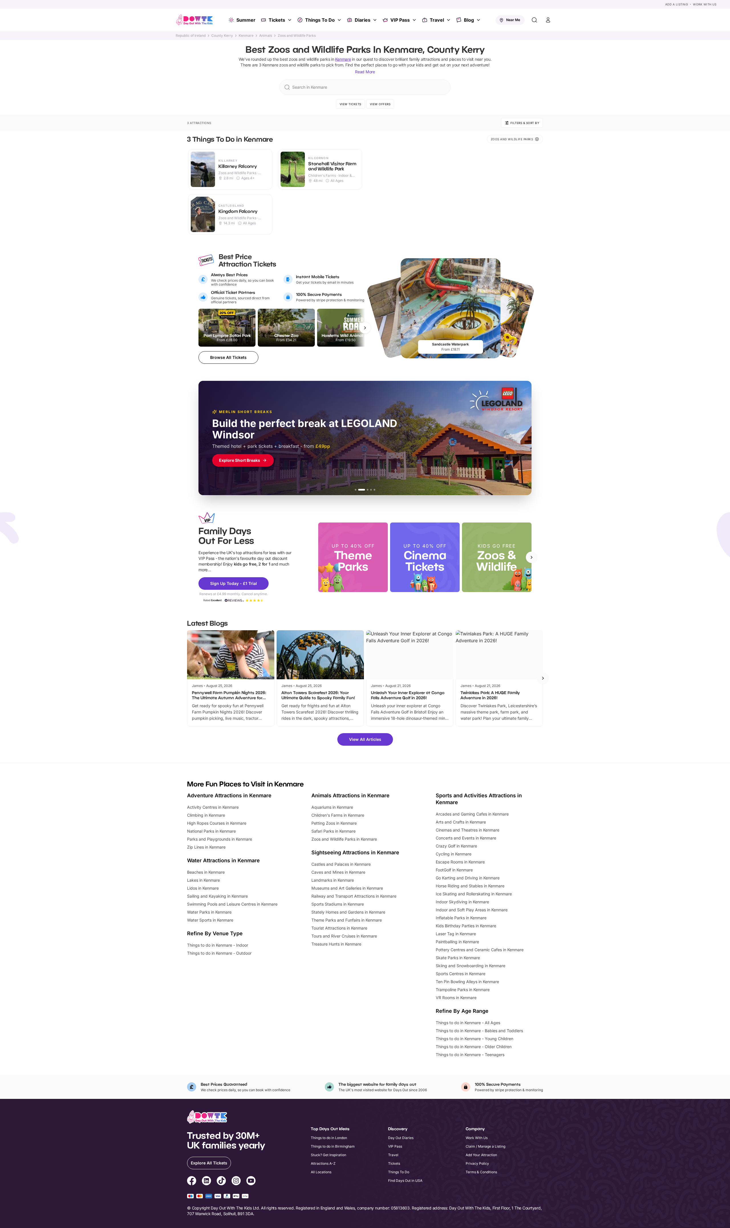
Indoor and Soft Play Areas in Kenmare (472, 909)
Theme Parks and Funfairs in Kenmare (346, 920)
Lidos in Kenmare (203, 888)
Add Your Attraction (481, 1155)
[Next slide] (531, 557)
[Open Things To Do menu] (340, 20)
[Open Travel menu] (449, 20)
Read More (365, 71)
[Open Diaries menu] (376, 20)
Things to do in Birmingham (333, 1146)
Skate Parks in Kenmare (458, 957)
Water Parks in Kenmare (209, 912)
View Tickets (350, 104)
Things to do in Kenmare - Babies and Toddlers (479, 1030)
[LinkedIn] (206, 1181)
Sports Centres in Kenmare (460, 973)
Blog (469, 20)
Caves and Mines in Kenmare (338, 872)
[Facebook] (191, 1181)
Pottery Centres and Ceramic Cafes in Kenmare (480, 949)
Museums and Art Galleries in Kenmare (347, 888)
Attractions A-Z (323, 1163)
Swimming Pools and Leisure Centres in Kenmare (232, 904)
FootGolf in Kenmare (454, 869)
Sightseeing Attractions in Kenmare (355, 852)
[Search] (534, 20)
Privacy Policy (477, 1163)
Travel (437, 20)
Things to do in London (329, 1138)
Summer (246, 20)
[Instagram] (236, 1181)
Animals (265, 36)
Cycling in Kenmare (453, 853)
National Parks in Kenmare (211, 831)
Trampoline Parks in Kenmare (463, 989)
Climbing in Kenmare (206, 815)
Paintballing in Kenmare (457, 941)
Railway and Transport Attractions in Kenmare (353, 896)
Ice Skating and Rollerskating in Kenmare (474, 893)
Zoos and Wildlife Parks (297, 36)
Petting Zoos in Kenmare (334, 823)
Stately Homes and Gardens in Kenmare (348, 912)
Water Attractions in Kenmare (223, 860)
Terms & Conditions (481, 1172)
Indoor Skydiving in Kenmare (462, 901)
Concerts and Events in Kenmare (466, 837)
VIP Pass (400, 20)
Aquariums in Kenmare (332, 807)
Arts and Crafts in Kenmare (461, 822)
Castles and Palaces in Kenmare (341, 864)
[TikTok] (221, 1181)
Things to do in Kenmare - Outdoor (219, 953)
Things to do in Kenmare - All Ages (468, 1022)
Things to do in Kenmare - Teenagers (470, 1054)
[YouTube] (251, 1181)
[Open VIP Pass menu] (415, 20)
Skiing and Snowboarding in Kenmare (470, 965)
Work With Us (704, 4)
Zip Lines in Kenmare (206, 847)
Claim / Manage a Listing (485, 1146)
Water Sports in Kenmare (210, 920)
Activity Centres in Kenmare (213, 807)
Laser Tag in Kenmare (456, 933)
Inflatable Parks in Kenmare (461, 917)
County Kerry (222, 36)
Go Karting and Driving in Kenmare (468, 877)
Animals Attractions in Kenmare (350, 795)
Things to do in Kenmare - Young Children (474, 1038)
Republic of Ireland (191, 36)
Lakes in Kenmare (203, 880)
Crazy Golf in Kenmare (456, 845)
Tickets (277, 20)
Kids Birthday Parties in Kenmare (466, 925)
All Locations (321, 1172)
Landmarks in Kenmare (332, 880)
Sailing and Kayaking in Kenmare (217, 896)
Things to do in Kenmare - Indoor (217, 945)
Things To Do (320, 20)
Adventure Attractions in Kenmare (229, 795)
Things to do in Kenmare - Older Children (474, 1046)
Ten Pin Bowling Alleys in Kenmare (467, 981)
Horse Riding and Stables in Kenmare (470, 885)
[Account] (548, 20)
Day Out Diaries (400, 1138)
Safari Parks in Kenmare (333, 831)
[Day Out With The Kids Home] (194, 20)
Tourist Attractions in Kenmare (339, 928)
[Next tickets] (365, 328)
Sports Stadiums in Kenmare (337, 904)
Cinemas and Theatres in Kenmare (467, 830)
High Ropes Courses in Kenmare (216, 823)
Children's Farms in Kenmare (337, 815)
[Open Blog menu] (479, 20)
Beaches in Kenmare (206, 872)
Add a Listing (676, 4)
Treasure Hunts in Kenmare (336, 944)
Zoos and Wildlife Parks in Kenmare (344, 839)
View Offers (380, 104)
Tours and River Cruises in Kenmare (344, 936)
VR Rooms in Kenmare (456, 997)
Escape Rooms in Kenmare (460, 861)
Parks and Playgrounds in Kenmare (219, 839)
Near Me (513, 20)
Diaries (362, 20)
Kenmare (246, 36)
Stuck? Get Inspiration (328, 1155)
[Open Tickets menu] (290, 20)
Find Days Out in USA (405, 1180)
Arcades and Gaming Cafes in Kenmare (472, 814)
